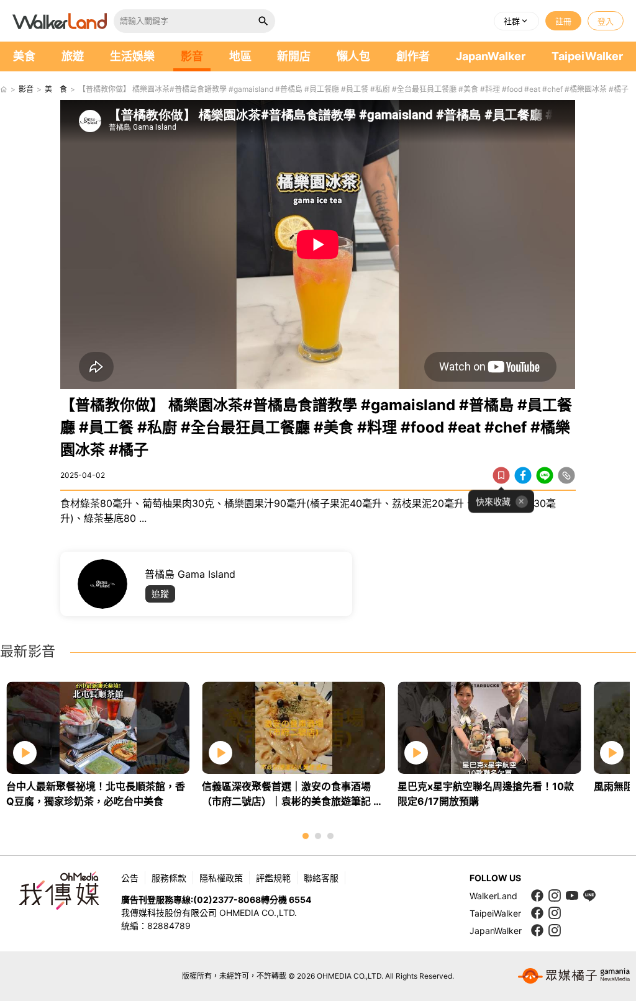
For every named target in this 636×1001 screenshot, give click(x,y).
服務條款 (169, 878)
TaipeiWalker (587, 56)
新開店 (294, 56)
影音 (192, 56)
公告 (130, 878)
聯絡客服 (321, 878)
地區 (240, 56)
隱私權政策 (221, 878)
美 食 (56, 89)
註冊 (563, 21)
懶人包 (353, 56)
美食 (24, 56)
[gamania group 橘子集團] (574, 976)
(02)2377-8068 (227, 899)
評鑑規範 (273, 878)
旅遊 (72, 56)
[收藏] (501, 475)
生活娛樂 (132, 56)
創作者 (413, 56)
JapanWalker (490, 56)
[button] (516, 21)
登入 (605, 21)
